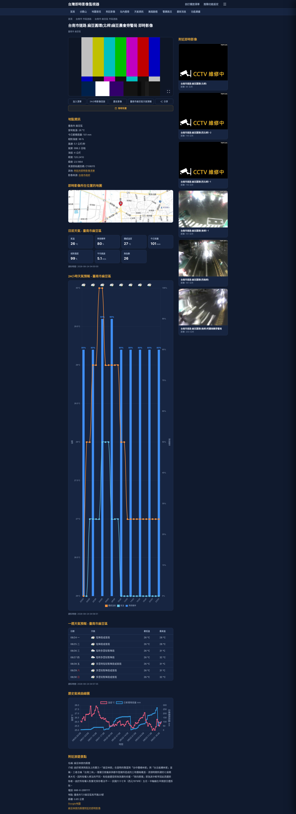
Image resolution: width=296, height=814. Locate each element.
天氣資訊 (139, 11)
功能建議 (195, 11)
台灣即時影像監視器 (83, 4)
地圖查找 (96, 11)
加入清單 (77, 101)
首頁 (72, 11)
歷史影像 (117, 101)
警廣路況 (167, 11)
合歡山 (83, 11)
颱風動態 (153, 11)
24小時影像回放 (97, 101)
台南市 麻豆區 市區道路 (106, 19)
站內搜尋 (124, 11)
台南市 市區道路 (83, 19)
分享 (166, 101)
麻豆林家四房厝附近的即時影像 (84, 808)
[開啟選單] (225, 4)
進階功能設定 (211, 4)
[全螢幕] (168, 91)
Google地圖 (74, 803)
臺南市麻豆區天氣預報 (141, 101)
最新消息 (181, 11)
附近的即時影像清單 (84, 170)
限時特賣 (122, 108)
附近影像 (110, 11)
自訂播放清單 (192, 4)
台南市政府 (84, 175)
